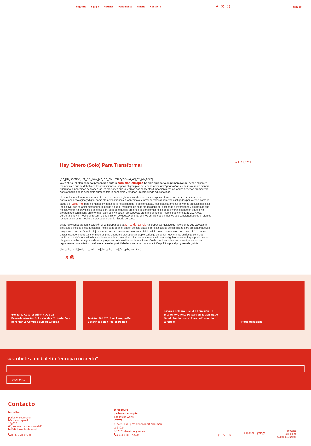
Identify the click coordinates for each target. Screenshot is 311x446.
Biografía (80, 6)
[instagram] (228, 6)
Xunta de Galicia (135, 224)
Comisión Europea (131, 183)
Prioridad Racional (251, 321)
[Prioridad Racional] (270, 305)
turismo (77, 203)
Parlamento (125, 6)
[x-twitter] (222, 6)
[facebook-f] (217, 6)
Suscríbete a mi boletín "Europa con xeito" (52, 358)
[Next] (299, 339)
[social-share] (62, 257)
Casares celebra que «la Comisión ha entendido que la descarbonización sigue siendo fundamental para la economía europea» (191, 316)
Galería (141, 6)
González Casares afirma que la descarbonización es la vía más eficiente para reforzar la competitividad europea (40, 318)
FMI (196, 231)
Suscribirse (18, 379)
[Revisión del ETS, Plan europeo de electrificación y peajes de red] (117, 305)
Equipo (95, 6)
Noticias (109, 6)
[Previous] (12, 339)
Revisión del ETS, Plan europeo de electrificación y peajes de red (109, 319)
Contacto (155, 6)
